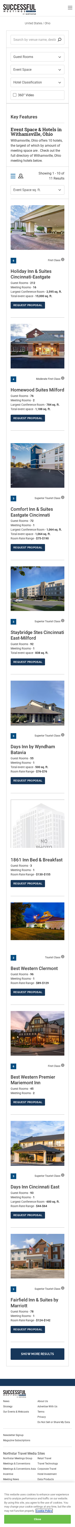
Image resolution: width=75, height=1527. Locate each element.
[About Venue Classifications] (62, 259)
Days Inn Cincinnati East (35, 1187)
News (6, 1401)
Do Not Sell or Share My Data (54, 1422)
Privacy (42, 1416)
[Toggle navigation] (70, 7)
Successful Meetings (26, 9)
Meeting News (11, 1479)
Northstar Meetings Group (17, 1458)
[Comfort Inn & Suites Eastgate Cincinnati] (37, 465)
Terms (41, 1411)
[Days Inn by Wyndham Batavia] (37, 703)
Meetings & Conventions (16, 1463)
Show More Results (37, 1354)
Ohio (47, 23)
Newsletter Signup (13, 1435)
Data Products (46, 1479)
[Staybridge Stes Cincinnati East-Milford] (37, 588)
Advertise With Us (47, 1406)
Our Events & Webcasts (16, 1411)
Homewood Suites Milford (37, 390)
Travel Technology (48, 1463)
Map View (21, 176)
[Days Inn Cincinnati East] (37, 1143)
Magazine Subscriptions (16, 1440)
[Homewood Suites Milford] (37, 346)
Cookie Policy (44, 1510)
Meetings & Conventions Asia (19, 1468)
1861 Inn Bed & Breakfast (36, 859)
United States (33, 23)
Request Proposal (27, 305)
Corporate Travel (47, 1468)
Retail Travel (44, 1458)
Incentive (8, 1474)
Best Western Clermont (34, 968)
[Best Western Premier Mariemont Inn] (37, 1033)
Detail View (13, 176)
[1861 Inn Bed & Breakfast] (37, 843)
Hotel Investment (47, 1474)
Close (37, 1519)
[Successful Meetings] (24, 1393)
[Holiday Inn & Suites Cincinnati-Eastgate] (37, 227)
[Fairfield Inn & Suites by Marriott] (37, 1256)
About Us (43, 1401)
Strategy (7, 1406)
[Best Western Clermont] (37, 921)
